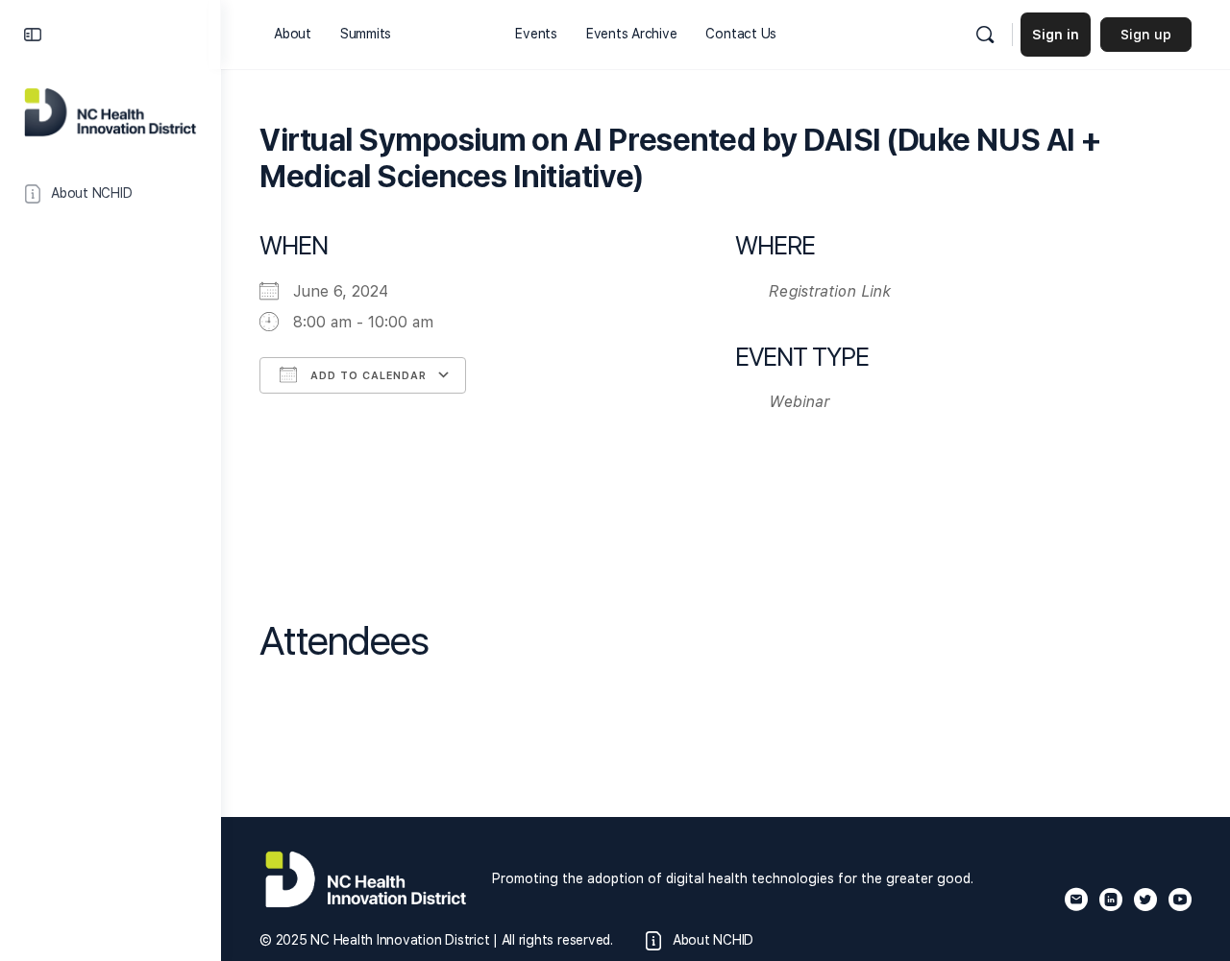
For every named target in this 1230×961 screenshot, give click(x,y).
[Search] (985, 34)
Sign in (1055, 34)
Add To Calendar (367, 376)
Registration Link (829, 291)
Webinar (799, 402)
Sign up (1145, 34)
